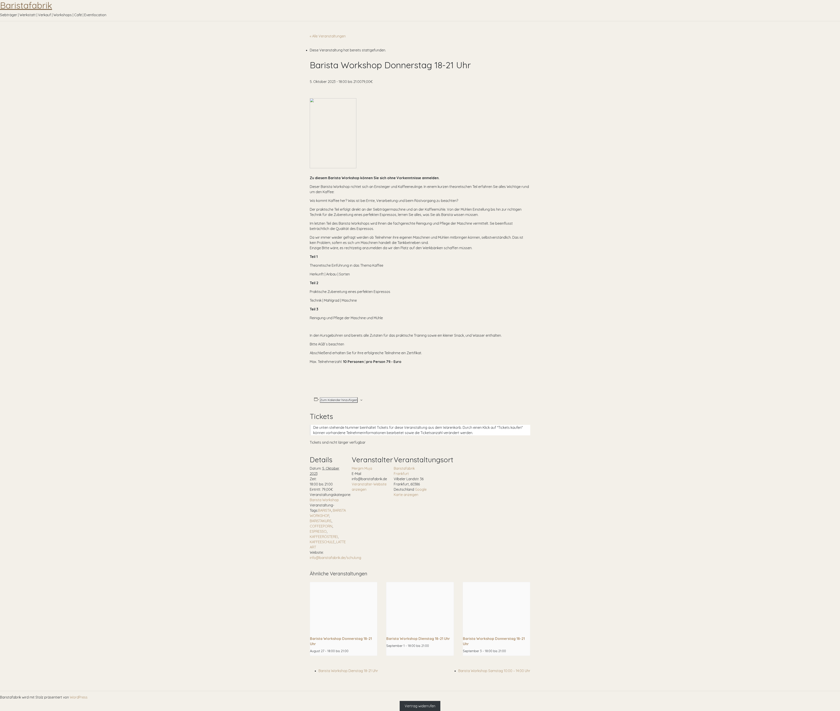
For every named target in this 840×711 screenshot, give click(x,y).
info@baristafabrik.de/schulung (335, 557)
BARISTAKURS (320, 521)
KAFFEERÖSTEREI (324, 536)
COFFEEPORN (321, 526)
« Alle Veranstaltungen (328, 36)
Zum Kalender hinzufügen (338, 400)
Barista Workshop (324, 500)
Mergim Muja (362, 468)
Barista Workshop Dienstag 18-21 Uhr (418, 638)
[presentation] (343, 607)
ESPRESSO (318, 531)
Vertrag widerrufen (420, 706)
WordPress (79, 697)
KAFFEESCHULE (322, 542)
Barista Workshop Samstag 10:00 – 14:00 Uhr (494, 671)
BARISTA (324, 510)
